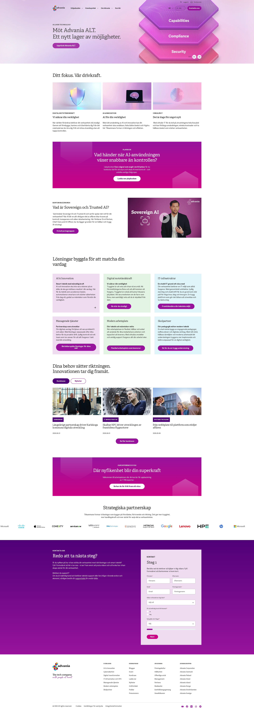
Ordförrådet (133, 686)
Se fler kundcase (127, 441)
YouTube (182, 706)
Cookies (78, 706)
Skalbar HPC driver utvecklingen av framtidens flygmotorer (122, 426)
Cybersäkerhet (108, 672)
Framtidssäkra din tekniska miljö (176, 306)
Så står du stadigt (119, 306)
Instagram (196, 706)
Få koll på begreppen (65, 231)
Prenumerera (134, 693)
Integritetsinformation (113, 706)
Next (152, 637)
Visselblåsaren (159, 693)
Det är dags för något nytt (167, 117)
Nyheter (78, 381)
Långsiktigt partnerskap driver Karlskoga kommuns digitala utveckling (75, 426)
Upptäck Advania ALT (66, 45)
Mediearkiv (158, 686)
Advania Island (185, 683)
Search (177, 8)
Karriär (118, 8)
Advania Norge (185, 686)
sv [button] (170, 8)
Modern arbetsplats (110, 686)
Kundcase (61, 381)
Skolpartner (107, 690)
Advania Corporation (187, 668)
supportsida (80, 578)
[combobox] (171, 602)
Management (159, 679)
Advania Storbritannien (188, 690)
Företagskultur (159, 668)
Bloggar (132, 668)
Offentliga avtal (160, 675)
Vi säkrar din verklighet (66, 117)
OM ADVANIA (158, 663)
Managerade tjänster (111, 683)
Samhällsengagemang (162, 690)
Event (131, 672)
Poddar (131, 690)
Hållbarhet (158, 672)
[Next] (199, 57)
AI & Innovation (109, 668)
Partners (157, 683)
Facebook (187, 706)
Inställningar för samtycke (93, 706)
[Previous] (194, 57)
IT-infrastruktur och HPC (112, 679)
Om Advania (105, 8)
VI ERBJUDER (107, 663)
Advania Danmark (186, 672)
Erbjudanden (75, 8)
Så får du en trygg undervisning (175, 348)
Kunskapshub (90, 8)
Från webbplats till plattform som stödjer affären (175, 426)
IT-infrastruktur (110, 419)
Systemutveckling (161, 419)
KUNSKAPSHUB (133, 663)
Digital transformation (111, 675)
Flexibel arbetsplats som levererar (126, 348)
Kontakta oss (194, 8)
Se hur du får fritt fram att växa (127, 486)
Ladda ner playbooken (127, 178)
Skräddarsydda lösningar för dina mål (76, 347)
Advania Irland (185, 679)
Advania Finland (185, 675)
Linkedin (191, 706)
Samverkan (58, 419)
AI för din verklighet (114, 117)
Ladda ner (132, 679)
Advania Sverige (185, 693)
